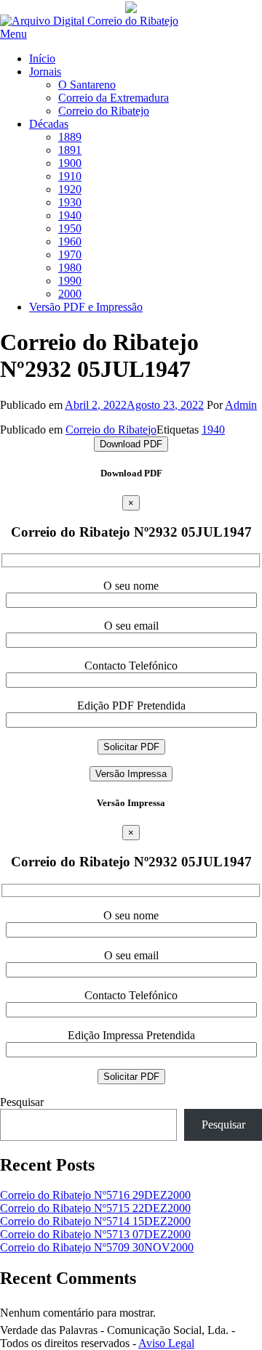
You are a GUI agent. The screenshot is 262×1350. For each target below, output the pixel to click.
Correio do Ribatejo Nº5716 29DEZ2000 (95, 1195)
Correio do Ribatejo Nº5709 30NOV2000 (97, 1247)
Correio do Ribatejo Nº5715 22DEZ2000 (95, 1208)
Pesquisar (22, 1102)
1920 (70, 189)
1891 (70, 150)
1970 (70, 254)
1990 (70, 281)
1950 (70, 228)
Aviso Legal (166, 1343)
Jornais (45, 71)
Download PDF (131, 444)
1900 (70, 163)
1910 (70, 176)
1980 (70, 267)
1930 (70, 202)
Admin (241, 405)
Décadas (48, 124)
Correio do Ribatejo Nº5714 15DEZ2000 (95, 1221)
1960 (70, 241)
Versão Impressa (131, 773)
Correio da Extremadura (113, 98)
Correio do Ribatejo (103, 111)
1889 (70, 137)
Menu (13, 34)
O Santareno (87, 84)
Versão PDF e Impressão (86, 307)
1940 (70, 215)
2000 (70, 294)
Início (42, 58)
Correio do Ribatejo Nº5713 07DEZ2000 (95, 1234)
